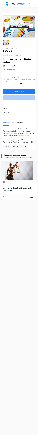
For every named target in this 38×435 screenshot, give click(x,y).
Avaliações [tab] (20, 122)
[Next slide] (31, 26)
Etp (26, 147)
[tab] (18, 36)
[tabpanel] (19, 139)
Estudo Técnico (17, 147)
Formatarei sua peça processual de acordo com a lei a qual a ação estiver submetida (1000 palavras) (18, 188)
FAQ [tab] (13, 122)
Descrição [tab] (6, 122)
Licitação (7, 147)
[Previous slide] (7, 26)
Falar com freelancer (19, 98)
